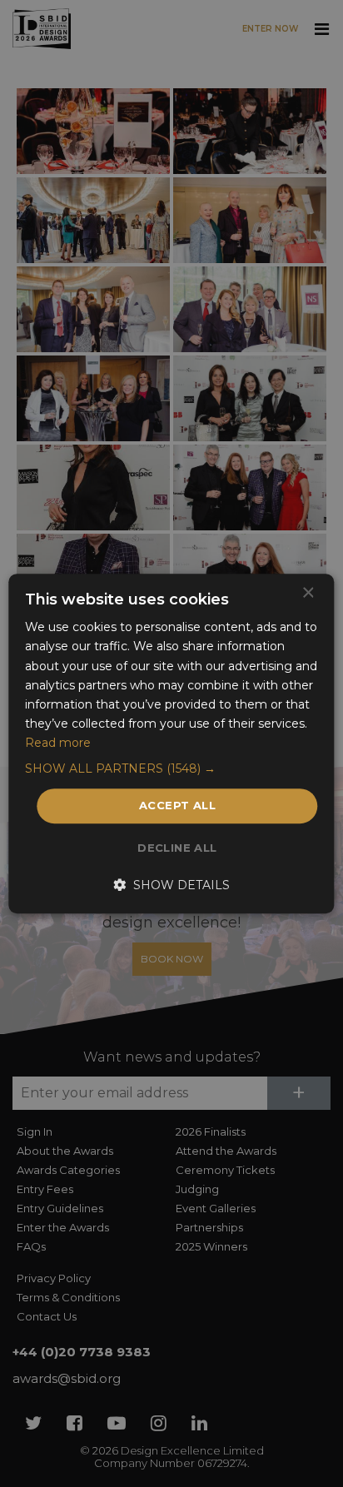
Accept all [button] (177, 805)
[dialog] (171, 743)
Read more (58, 742)
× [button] (307, 593)
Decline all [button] (176, 847)
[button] (171, 768)
